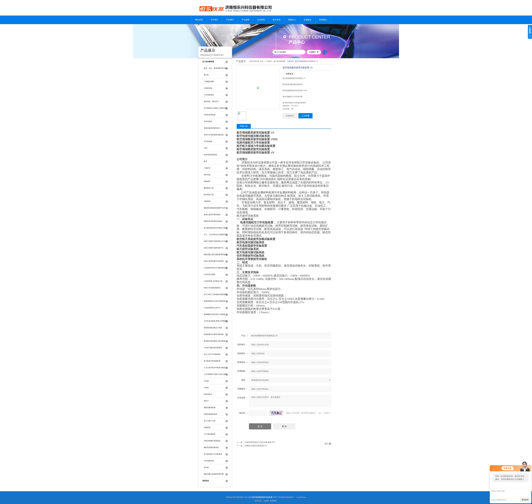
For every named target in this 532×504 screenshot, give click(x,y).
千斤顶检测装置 (209, 434)
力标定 (206, 388)
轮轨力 (206, 401)
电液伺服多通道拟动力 (212, 128)
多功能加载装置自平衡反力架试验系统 (215, 229)
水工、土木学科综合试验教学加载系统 (215, 236)
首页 (262, 61)
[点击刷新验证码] (276, 413)
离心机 (206, 75)
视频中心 (292, 20)
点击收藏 (305, 116)
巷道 (205, 161)
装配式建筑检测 (209, 407)
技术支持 (276, 20)
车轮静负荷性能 (209, 115)
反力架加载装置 (279, 61)
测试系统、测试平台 (211, 101)
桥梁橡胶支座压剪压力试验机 (214, 314)
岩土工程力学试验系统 (212, 354)
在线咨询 (290, 116)
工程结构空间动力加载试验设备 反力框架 (215, 269)
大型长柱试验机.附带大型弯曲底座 (215, 322)
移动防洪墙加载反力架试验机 (214, 341)
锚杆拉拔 (207, 175)
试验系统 (207, 201)
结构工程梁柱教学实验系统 (214, 261)
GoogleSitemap (301, 497)
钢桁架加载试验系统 (211, 447)
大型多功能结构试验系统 (213, 348)
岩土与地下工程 (209, 421)
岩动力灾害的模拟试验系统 (214, 135)
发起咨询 (525, 500)
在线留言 (307, 20)
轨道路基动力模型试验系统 (214, 334)
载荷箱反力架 (209, 188)
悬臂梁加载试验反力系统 (213, 328)
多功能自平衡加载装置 (212, 361)
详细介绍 (244, 126)
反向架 (206, 467)
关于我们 (214, 20)
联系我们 (323, 20)
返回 (326, 444)
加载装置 (207, 427)
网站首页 (199, 20)
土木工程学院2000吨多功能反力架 (215, 369)
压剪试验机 (208, 121)
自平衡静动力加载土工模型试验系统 (215, 109)
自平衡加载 (208, 141)
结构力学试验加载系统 (212, 288)
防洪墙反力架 (209, 195)
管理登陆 (273, 501)
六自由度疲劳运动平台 (212, 308)
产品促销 (245, 20)
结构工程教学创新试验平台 (214, 248)
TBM (205, 148)
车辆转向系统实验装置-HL (255, 446)
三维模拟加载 (209, 81)
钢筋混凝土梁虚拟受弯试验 (214, 474)
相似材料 (207, 181)
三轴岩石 (207, 168)
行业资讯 (261, 20)
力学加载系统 (209, 95)
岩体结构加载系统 (210, 155)
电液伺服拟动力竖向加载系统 (214, 301)
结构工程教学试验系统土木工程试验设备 (215, 242)
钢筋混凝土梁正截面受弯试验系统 (215, 256)
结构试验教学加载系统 (212, 441)
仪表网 (266, 501)
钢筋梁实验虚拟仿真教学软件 (214, 208)
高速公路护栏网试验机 (212, 215)
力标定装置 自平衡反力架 (213, 281)
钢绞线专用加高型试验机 (213, 221)
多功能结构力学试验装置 (213, 454)
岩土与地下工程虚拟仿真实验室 (215, 294)
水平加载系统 (209, 461)
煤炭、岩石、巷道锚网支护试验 (215, 68)
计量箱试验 (208, 88)
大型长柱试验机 (209, 274)
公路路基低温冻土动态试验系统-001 (259, 442)
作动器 (206, 381)
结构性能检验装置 (210, 414)
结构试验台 (208, 394)
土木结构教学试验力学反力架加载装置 (215, 375)
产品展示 (230, 20)
